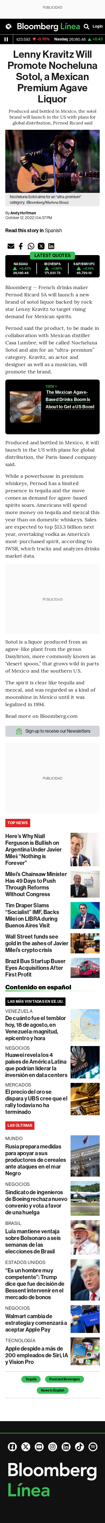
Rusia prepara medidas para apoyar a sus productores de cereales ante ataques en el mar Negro (35, 1160)
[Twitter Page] (25, 1446)
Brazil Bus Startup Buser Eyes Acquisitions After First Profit (35, 968)
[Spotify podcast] (92, 1446)
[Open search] (86, 26)
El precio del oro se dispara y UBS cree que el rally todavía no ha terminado (36, 1101)
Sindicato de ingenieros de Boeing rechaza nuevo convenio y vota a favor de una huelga (36, 1202)
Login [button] (98, 26)
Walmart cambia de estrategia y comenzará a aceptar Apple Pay (36, 1323)
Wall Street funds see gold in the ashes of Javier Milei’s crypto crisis (36, 943)
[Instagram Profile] (52, 1446)
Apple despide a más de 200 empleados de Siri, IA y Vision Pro (36, 1355)
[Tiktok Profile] (79, 1446)
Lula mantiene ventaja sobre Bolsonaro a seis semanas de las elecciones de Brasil (33, 1241)
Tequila (30, 1379)
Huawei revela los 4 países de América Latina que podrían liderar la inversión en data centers (36, 1065)
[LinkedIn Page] (66, 1446)
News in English (52, 1390)
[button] (10, 246)
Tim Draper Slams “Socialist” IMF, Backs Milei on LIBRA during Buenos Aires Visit (32, 915)
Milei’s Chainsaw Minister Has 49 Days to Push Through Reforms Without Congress (36, 884)
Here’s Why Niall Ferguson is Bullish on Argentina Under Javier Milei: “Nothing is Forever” (33, 849)
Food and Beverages (64, 1379)
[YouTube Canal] (39, 1446)
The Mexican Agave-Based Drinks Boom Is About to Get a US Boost (70, 399)
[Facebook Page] (12, 1446)
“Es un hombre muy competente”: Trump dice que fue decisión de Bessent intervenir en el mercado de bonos (35, 1284)
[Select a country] (8, 26)
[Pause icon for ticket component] (6, 39)
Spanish (53, 230)
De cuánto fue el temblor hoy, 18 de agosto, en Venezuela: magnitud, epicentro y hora (35, 1028)
